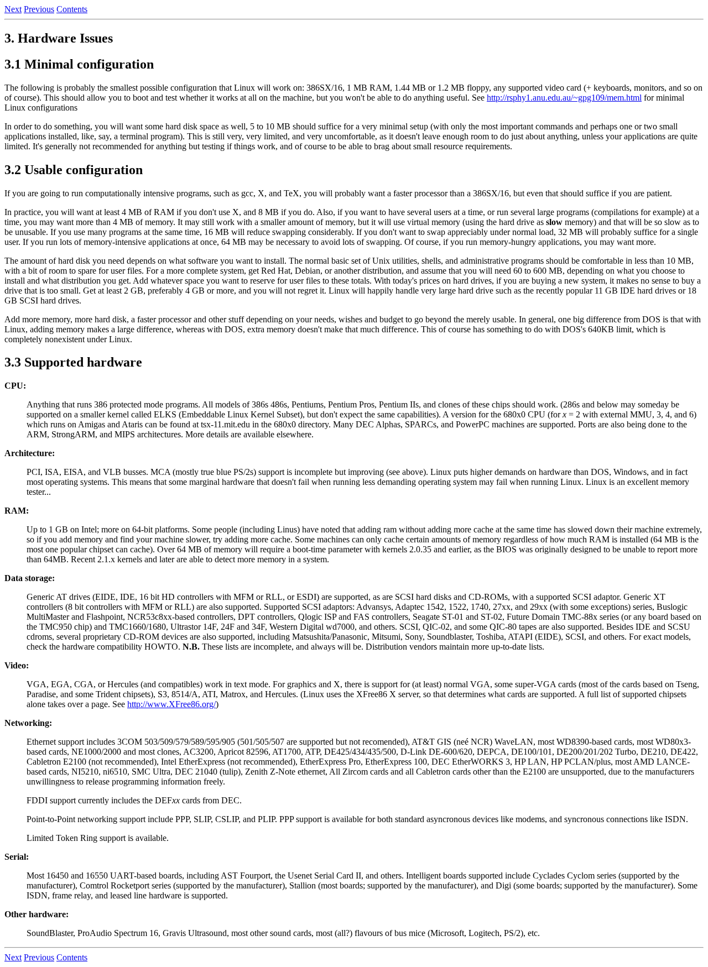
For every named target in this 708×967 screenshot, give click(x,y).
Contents (71, 9)
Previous (39, 9)
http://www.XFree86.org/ (171, 704)
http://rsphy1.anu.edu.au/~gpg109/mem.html (564, 97)
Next (13, 9)
